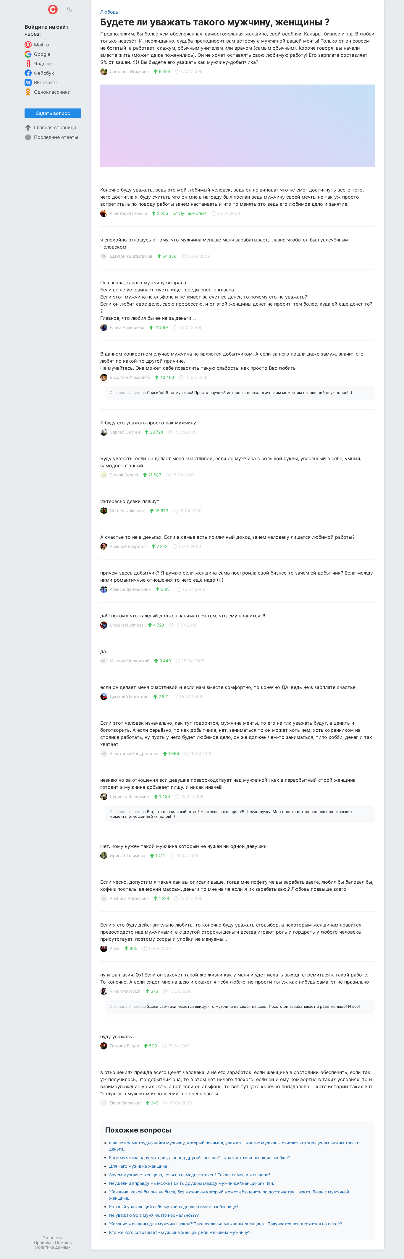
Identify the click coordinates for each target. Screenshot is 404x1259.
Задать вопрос (53, 113)
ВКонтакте (46, 82)
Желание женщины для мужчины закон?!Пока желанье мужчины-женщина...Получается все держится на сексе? (225, 1223)
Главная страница (55, 127)
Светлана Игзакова (128, 392)
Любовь (109, 12)
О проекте (53, 1237)
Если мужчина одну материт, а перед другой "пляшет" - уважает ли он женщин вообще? (199, 1157)
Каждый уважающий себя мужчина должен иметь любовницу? (173, 1206)
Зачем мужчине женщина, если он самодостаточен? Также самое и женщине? (189, 1174)
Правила (42, 1242)
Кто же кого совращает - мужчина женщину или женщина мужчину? (179, 1232)
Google (42, 54)
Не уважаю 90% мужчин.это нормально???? (154, 1215)
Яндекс (42, 63)
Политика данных (53, 1247)
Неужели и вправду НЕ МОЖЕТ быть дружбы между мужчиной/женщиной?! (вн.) (192, 1183)
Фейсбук (44, 73)
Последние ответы (56, 137)
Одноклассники (52, 92)
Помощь (63, 1242)
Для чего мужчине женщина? (139, 1166)
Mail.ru (41, 45)
